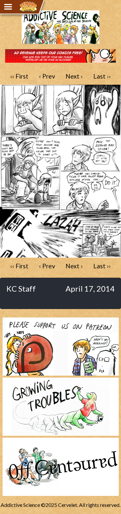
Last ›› (102, 76)
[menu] (8, 6)
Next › (74, 76)
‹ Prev (47, 76)
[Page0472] (60, 254)
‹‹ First (19, 76)
